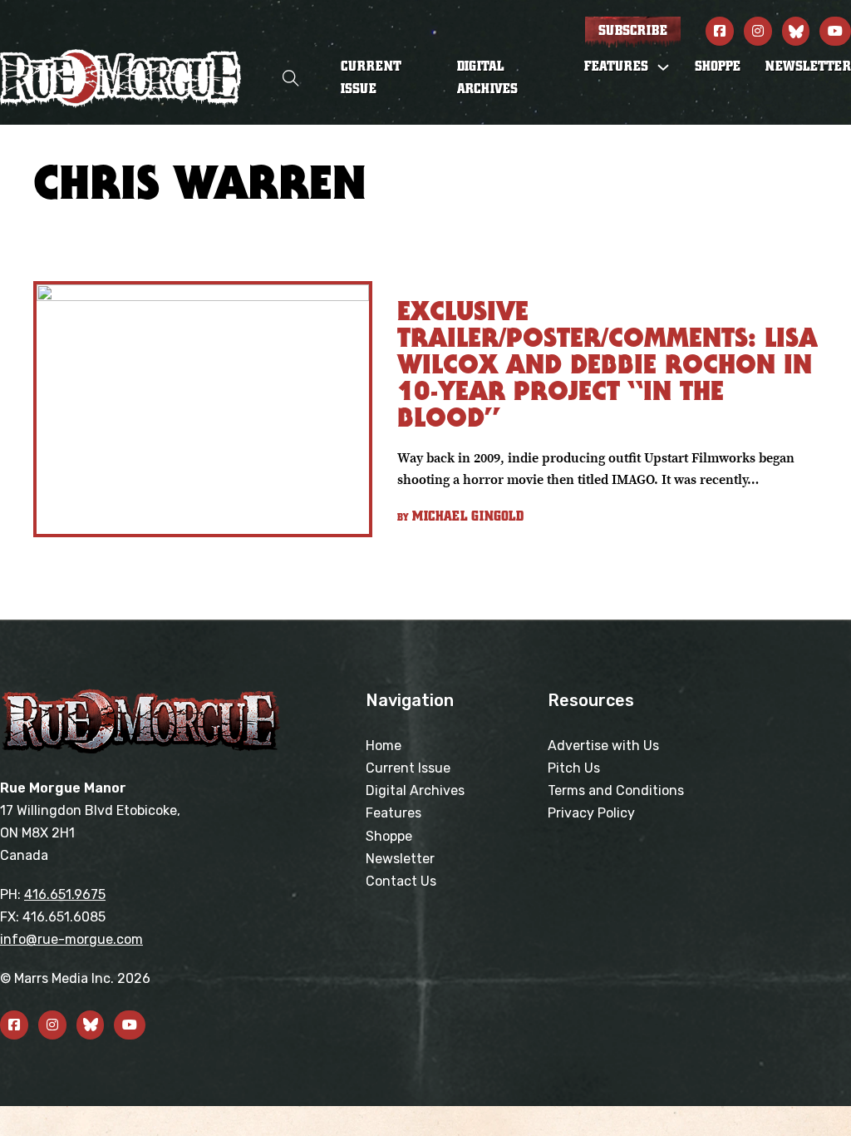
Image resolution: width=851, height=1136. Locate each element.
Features (393, 813)
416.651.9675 (65, 894)
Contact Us (401, 881)
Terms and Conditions (616, 790)
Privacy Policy (591, 813)
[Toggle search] (291, 78)
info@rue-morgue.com (71, 939)
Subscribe (632, 30)
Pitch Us (574, 768)
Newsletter (808, 66)
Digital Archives (487, 77)
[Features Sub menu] (663, 67)
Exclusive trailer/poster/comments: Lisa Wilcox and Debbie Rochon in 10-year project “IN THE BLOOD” (607, 363)
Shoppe (717, 66)
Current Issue (371, 77)
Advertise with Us (603, 745)
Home (383, 745)
